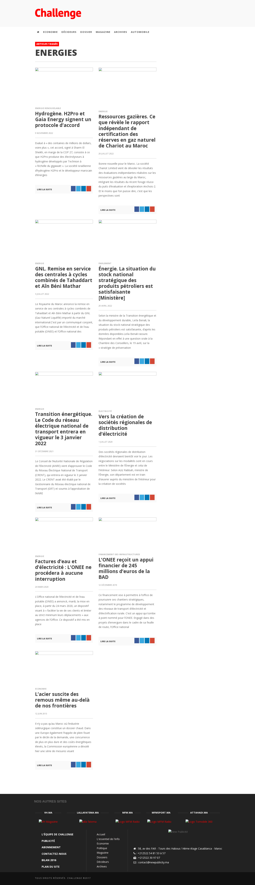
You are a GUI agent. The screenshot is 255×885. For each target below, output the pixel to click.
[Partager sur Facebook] (73, 189)
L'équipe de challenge (57, 834)
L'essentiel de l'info (108, 839)
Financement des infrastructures (119, 554)
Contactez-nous (54, 854)
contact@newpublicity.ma (153, 862)
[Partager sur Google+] (88, 189)
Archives (102, 866)
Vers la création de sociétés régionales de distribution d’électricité (125, 425)
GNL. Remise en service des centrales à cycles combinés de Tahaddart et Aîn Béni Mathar (63, 277)
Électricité (105, 411)
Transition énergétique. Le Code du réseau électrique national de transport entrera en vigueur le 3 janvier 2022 (63, 429)
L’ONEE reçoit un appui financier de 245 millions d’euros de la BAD (126, 568)
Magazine (102, 852)
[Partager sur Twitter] (78, 189)
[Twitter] (202, 32)
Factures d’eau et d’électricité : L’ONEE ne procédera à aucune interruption (63, 570)
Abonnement (51, 847)
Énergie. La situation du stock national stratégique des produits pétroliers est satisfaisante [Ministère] (127, 283)
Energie (103, 111)
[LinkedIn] (194, 32)
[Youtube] (210, 32)
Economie (40, 688)
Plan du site (51, 866)
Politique (102, 848)
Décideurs (103, 862)
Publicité (48, 841)
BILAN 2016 (49, 860)
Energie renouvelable (48, 108)
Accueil (101, 834)
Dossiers (102, 857)
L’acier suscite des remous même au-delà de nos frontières (62, 700)
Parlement (105, 263)
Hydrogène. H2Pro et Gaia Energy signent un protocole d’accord (63, 119)
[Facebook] (186, 32)
